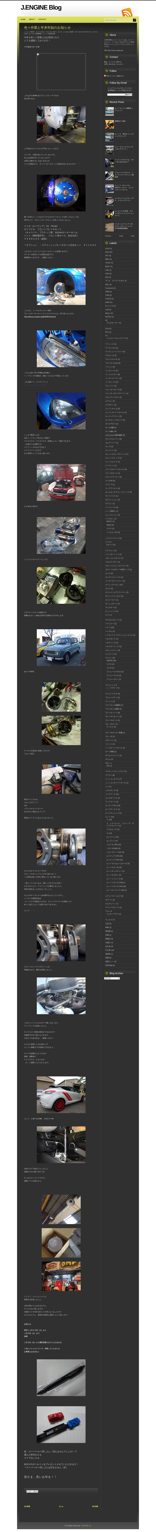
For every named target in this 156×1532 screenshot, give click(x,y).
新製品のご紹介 (120, 121)
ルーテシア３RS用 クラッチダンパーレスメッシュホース (124, 213)
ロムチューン (110, 904)
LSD (107, 310)
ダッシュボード (111, 604)
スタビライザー (111, 562)
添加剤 (107, 954)
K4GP (107, 302)
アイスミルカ (110, 348)
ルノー (107, 817)
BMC (107, 259)
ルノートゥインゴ (113, 879)
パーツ (107, 627)
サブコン (108, 503)
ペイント (108, 744)
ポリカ (107, 759)
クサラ (109, 528)
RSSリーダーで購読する (115, 76)
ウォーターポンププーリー (115, 393)
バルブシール (110, 643)
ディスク (110, 727)
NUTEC (108, 317)
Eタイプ (110, 545)
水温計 (107, 943)
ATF (106, 256)
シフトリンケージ (112, 538)
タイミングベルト (112, 585)
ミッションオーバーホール (115, 783)
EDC (107, 284)
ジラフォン (109, 550)
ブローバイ (109, 740)
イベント (108, 367)
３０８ (109, 668)
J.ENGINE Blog (41, 7)
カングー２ (111, 841)
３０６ (109, 664)
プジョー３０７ (112, 679)
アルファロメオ (111, 359)
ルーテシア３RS (113, 860)
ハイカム (108, 631)
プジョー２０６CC (114, 672)
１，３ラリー (112, 688)
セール (107, 573)
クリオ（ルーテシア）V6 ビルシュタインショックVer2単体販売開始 (124, 226)
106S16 (109, 660)
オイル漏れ (109, 431)
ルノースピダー (112, 875)
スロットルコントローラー (115, 566)
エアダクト (109, 405)
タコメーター (110, 600)
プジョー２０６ (111, 694)
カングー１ (111, 837)
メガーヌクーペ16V (114, 852)
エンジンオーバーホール (114, 412)
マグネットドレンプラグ (114, 771)
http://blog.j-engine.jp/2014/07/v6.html (40, 317)
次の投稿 (27, 1506)
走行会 (107, 946)
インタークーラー (112, 378)
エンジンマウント (112, 416)
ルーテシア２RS (113, 856)
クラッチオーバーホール (114, 469)
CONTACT (42, 19)
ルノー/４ (31, 33)
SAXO (109, 525)
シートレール (110, 507)
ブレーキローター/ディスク (83, 32)
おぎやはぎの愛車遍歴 (113, 435)
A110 (107, 248)
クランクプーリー (112, 477)
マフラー (108, 775)
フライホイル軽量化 (113, 705)
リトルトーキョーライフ (116, 338)
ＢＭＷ (107, 263)
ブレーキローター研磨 (113, 733)
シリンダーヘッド (112, 554)
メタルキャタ (110, 790)
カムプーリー (110, 443)
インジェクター (40, 32)
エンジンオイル (111, 409)
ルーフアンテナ (111, 809)
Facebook (109, 288)
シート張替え (110, 511)
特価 (107, 958)
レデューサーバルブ (113, 896)
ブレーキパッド (111, 713)
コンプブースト (111, 488)
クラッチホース (111, 473)
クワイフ (108, 484)
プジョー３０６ (112, 675)
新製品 (107, 939)
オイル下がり (110, 424)
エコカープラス (112, 914)
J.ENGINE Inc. (86, 1526)
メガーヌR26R (112, 848)
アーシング (109, 344)
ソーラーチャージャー (113, 581)
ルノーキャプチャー (114, 871)
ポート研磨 (109, 752)
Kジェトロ (109, 306)
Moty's (107, 313)
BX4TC (109, 521)
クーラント (109, 465)
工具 (107, 924)
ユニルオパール (111, 798)
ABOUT (32, 19)
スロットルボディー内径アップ (117, 569)
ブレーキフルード (112, 716)
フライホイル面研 (112, 709)
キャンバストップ (112, 458)
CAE (107, 270)
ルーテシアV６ (111, 805)
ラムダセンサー (112, 323)
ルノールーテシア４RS (115, 890)
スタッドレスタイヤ (113, 558)
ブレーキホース (111, 720)
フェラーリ (109, 654)
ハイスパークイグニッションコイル (119, 635)
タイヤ (107, 588)
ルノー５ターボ (112, 867)
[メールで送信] (27, 1491)
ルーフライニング (112, 813)
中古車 (107, 950)
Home (121, 236)
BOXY (32, 32)
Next (132, 236)
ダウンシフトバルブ (113, 596)
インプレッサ (110, 382)
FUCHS (108, 299)
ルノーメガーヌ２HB (114, 883)
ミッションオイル (112, 779)
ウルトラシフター (51, 32)
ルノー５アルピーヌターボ (117, 864)
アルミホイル (110, 363)
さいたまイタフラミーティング (117, 492)
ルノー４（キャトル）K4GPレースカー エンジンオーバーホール (124, 187)
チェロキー (109, 607)
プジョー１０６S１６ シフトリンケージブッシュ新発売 (124, 175)
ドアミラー (109, 624)
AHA (107, 252)
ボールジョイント (112, 755)
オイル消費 (109, 428)
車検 (107, 927)
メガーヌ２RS (112, 845)
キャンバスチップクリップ (115, 454)
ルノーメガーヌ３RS (114, 886)
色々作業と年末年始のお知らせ (47, 27)
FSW (107, 295)
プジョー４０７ (111, 697)
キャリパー (109, 450)
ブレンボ (108, 736)
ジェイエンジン (111, 515)
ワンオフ (108, 920)
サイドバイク (110, 496)
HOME (23, 19)
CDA (107, 274)
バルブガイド (110, 639)
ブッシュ (108, 701)
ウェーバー (109, 386)
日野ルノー (109, 962)
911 (108, 766)
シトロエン (109, 519)
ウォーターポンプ (112, 390)
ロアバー (108, 900)
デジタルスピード (112, 620)
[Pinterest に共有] (37, 1491)
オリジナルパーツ (112, 439)
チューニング (110, 611)
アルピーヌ (109, 355)
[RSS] (126, 12)
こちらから (119, 64)
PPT (107, 332)
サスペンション (111, 500)
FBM (107, 292)
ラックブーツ (110, 802)
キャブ (60, 32)
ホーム (61, 1506)
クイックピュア (111, 462)
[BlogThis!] (30, 1491)
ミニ (107, 786)
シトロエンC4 (112, 532)
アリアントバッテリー (113, 352)
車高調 (107, 931)
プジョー (108, 658)
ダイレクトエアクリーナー (115, 592)
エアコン (108, 401)
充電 (107, 935)
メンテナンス (110, 794)
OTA (107, 329)
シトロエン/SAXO (68, 32)
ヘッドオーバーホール (113, 748)
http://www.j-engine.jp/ (115, 50)
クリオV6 (108, 481)
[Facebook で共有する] (34, 1491)
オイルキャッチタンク (113, 420)
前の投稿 (95, 1506)
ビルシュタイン (111, 650)
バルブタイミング (112, 646)
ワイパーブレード (112, 907)
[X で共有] (32, 1491)
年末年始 (38, 33)
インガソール (110, 371)
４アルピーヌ (112, 829)
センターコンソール (113, 577)
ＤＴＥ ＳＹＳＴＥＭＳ (114, 281)
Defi (106, 277)
